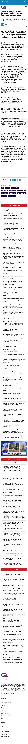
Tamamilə (12, 193)
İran (2, 718)
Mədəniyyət (4, 710)
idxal (23, 190)
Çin (3, 188)
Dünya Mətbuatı (5, 708)
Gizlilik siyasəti (5, 731)
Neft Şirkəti (15, 188)
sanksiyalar (12, 195)
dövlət (8, 188)
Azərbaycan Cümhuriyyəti (8, 715)
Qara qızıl (4, 193)
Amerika (4, 195)
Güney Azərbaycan (6, 702)
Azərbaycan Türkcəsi (5, 2)
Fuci (18, 190)
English (24, 2)
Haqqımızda (4, 729)
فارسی (17, 2)
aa (6, 24)
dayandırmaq (21, 193)
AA (2, 24)
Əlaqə (2, 726)
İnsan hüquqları (5, 713)
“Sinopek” (5, 190)
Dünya (3, 705)
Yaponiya (12, 190)
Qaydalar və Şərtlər (6, 734)
